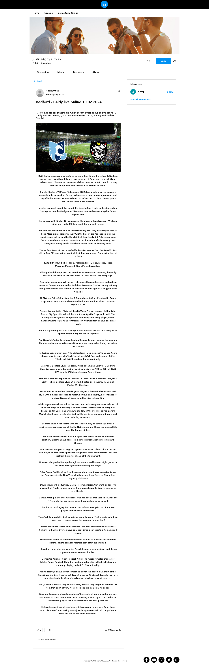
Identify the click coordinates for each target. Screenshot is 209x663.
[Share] (119, 91)
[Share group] (174, 61)
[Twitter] (169, 660)
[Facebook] (146, 660)
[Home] (104, 4)
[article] (78, 367)
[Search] (149, 61)
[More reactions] (49, 630)
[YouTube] (154, 660)
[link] (43, 72)
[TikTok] (176, 660)
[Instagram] (161, 660)
